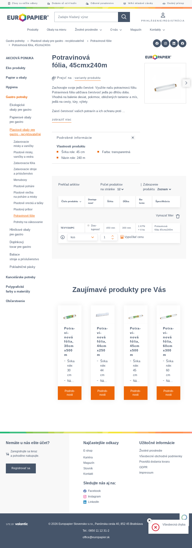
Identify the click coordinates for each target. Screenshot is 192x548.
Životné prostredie (87, 29)
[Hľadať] (124, 17)
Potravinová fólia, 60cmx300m (168, 341)
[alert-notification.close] (149, 520)
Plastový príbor (23, 209)
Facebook (94, 491)
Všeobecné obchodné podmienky (160, 456)
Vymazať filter (165, 215)
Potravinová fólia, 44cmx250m (102, 341)
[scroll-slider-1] (186, 83)
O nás (114, 29)
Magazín (135, 29)
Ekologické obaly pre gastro (20, 107)
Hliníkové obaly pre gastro (20, 232)
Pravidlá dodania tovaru (154, 461)
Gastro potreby (15, 41)
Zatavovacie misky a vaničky (23, 144)
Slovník (88, 468)
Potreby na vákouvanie (28, 222)
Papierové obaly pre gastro (20, 120)
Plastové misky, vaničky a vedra (23, 154)
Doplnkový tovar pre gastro (20, 244)
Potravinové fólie (101, 41)
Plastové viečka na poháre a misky (25, 195)
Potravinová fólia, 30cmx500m (69, 341)
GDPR (143, 467)
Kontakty (156, 29)
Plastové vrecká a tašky (28, 203)
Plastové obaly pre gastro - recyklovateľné (57, 41)
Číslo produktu (69, 201)
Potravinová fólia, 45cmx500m (135, 341)
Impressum (146, 472)
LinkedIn (93, 502)
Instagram (94, 496)
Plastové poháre (24, 186)
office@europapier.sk (96, 537)
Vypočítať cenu (134, 237)
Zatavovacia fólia (24, 163)
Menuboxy (20, 180)
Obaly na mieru (56, 29)
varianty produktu (88, 78)
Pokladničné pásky (22, 267)
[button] (182, 43)
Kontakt (88, 473)
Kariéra (88, 457)
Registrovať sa (20, 468)
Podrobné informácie (74, 137)
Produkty (32, 29)
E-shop (87, 450)
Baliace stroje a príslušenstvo (24, 257)
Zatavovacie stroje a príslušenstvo (25, 171)
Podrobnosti (70, 392)
